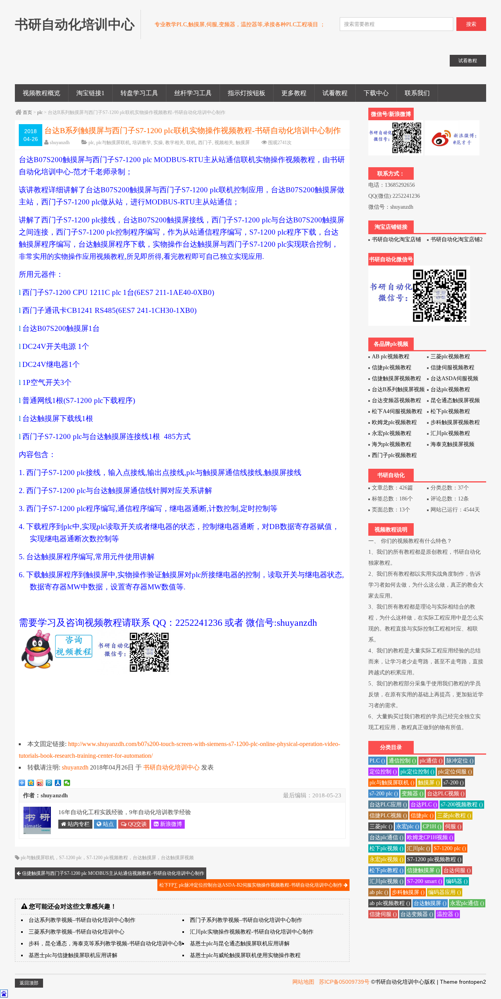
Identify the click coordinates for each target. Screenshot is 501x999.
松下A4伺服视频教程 (397, 411)
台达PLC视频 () (446, 794)
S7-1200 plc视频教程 (107, 857)
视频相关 (223, 142)
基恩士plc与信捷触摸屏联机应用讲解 (73, 955)
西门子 (205, 142)
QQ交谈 (136, 824)
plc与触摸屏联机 (113, 142)
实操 (158, 142)
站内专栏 (78, 824)
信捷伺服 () (383, 914)
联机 (191, 142)
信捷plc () (422, 815)
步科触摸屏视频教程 (455, 422)
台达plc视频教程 (450, 389)
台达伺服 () (457, 870)
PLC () (377, 761)
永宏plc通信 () (467, 903)
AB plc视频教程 (390, 356)
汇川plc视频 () (386, 881)
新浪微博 (170, 824)
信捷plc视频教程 (391, 367)
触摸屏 (243, 142)
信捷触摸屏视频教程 (396, 378)
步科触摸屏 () (408, 892)
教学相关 (174, 142)
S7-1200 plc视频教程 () (434, 859)
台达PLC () (424, 805)
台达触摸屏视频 (177, 857)
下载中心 (376, 93)
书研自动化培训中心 (171, 767)
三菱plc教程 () (454, 815)
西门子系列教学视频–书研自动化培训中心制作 (246, 920)
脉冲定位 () (460, 761)
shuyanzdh (60, 142)
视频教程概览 (41, 93)
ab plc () (378, 892)
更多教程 (293, 93)
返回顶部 (29, 983)
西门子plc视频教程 (394, 455)
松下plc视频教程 (450, 411)
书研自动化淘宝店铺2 (457, 239)
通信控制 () (402, 761)
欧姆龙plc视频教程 (394, 422)
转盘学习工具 (139, 93)
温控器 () (448, 914)
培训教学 (141, 142)
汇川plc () (418, 848)
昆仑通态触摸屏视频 (455, 400)
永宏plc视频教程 (391, 433)
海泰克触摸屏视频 (452, 444)
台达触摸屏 (144, 857)
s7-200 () (453, 783)
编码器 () (457, 881)
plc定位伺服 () (455, 772)
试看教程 (335, 93)
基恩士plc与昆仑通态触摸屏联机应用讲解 (240, 944)
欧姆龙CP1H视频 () (430, 837)
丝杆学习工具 (193, 93)
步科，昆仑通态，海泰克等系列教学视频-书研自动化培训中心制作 (109, 944)
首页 (27, 112)
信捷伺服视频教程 (452, 367)
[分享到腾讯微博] (49, 783)
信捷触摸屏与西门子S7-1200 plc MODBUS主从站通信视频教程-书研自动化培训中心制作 (112, 873)
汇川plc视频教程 (450, 433)
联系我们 (417, 93)
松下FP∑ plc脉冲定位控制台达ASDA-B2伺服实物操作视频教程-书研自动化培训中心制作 (251, 885)
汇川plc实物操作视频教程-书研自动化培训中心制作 (252, 932)
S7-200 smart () (424, 881)
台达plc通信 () (386, 837)
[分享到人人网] (58, 783)
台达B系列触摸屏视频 (398, 389)
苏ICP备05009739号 (344, 982)
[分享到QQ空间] (31, 783)
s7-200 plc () (383, 794)
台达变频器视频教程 (396, 400)
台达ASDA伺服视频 (454, 378)
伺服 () (453, 826)
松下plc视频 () (386, 848)
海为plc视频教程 (391, 444)
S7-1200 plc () (450, 848)
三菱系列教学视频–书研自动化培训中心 (76, 932)
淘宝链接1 (90, 93)
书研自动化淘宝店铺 (396, 239)
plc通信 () (431, 761)
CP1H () (432, 826)
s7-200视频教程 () (462, 805)
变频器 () (413, 794)
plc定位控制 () (417, 772)
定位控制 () (383, 772)
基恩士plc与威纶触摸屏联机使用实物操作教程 (245, 955)
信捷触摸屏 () (423, 870)
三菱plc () (381, 826)
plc (40, 112)
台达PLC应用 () (388, 805)
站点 (107, 824)
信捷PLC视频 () (388, 815)
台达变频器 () (416, 914)
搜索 (471, 24)
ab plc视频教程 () (389, 903)
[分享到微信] (67, 783)
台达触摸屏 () (430, 903)
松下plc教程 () (386, 870)
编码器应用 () (444, 892)
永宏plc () (407, 826)
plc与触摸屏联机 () (391, 783)
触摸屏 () (429, 783)
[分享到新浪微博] (40, 783)
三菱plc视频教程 (450, 356)
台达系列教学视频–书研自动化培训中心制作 (82, 920)
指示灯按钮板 (246, 93)
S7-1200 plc (70, 857)
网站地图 (303, 982)
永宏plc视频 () (386, 859)
